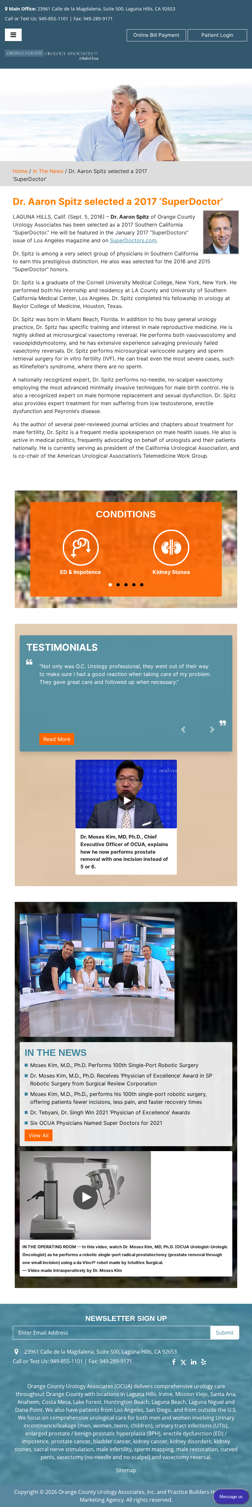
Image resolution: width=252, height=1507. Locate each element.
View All (39, 1135)
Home (20, 171)
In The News (48, 171)
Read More (56, 739)
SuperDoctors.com (133, 240)
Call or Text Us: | (51, 1361)
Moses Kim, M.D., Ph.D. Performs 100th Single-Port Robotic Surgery (114, 1065)
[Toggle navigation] (13, 35)
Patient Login (217, 35)
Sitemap (126, 1470)
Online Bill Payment (156, 35)
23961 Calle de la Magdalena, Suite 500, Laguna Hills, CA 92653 (92, 9)
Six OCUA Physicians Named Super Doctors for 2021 (96, 1123)
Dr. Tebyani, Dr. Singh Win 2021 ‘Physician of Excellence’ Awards (110, 1112)
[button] (110, 584)
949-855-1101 (53, 18)
